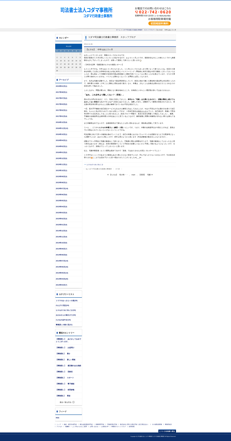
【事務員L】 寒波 (63, 396)
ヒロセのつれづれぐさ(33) (66, 310)
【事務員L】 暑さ (63, 354)
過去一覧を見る (65, 402)
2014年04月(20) (62, 279)
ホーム (118, 30)
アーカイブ (64, 80)
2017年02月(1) (61, 110)
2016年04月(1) (61, 140)
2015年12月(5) (61, 158)
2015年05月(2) (61, 201)
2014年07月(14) (62, 261)
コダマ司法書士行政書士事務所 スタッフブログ (138, 30)
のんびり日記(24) (62, 305)
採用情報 (132, 426)
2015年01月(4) (61, 225)
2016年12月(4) (61, 122)
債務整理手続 (100, 424)
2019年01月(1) (61, 86)
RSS (57, 418)
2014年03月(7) (61, 285)
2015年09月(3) (61, 176)
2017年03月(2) (61, 104)
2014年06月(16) (62, 267)
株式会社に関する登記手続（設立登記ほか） (134, 424)
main (133, 175)
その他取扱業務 (157, 424)
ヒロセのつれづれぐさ (95, 165)
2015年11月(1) (61, 164)
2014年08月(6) (61, 255)
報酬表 (67, 426)
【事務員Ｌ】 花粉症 (64, 372)
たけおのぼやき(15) (63, 320)
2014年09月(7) (61, 249)
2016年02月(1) (61, 146)
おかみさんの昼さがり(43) (66, 315)
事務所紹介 (168, 424)
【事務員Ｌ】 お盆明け (65, 347)
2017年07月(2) (61, 98)
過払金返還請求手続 (86, 424)
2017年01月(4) (61, 116)
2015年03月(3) (61, 213)
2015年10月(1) (61, 170)
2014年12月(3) (61, 231)
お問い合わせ (94, 426)
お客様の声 (105, 426)
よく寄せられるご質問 (79, 426)
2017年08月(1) (61, 92)
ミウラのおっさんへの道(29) (66, 301)
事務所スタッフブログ (118, 426)
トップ (59, 424)
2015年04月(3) (61, 207)
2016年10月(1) (61, 134)
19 (68, 64)
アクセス (59, 426)
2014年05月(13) (62, 273)
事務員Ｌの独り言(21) (64, 325)
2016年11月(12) (62, 128)
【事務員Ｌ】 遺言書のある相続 (68, 366)
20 (72, 64)
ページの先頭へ (167, 430)
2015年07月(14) (62, 188)
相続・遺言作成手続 (70, 424)
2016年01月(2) (61, 152)
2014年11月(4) (61, 237)
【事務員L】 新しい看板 (65, 360)
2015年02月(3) (61, 219)
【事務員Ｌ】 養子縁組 (65, 384)
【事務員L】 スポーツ (65, 378)
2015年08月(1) (61, 182)
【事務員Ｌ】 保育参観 (65, 390)
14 (76, 60)
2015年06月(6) (61, 195)
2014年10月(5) (61, 243)
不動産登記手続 (112, 424)
